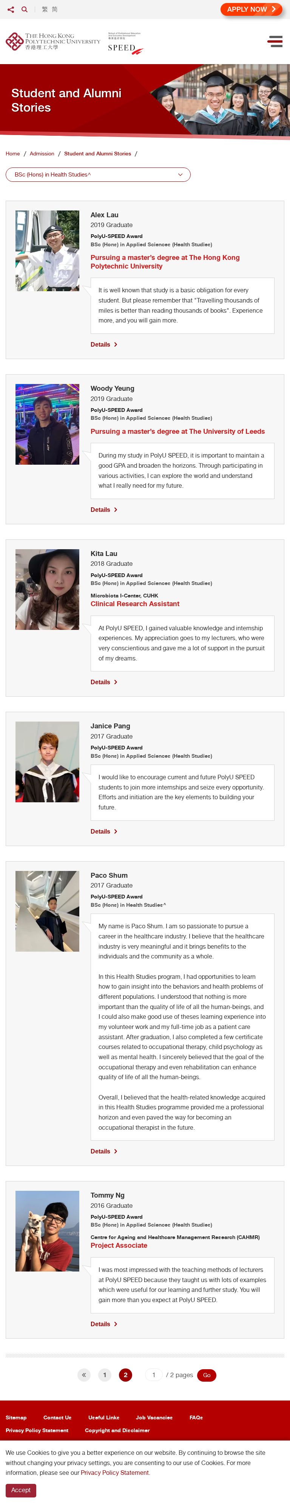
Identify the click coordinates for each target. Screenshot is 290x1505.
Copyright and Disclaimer (117, 1430)
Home (13, 153)
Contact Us (57, 1417)
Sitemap (16, 1417)
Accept (21, 1490)
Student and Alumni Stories (97, 153)
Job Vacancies (154, 1417)
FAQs (196, 1417)
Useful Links (104, 1417)
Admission (42, 153)
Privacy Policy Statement (37, 1430)
